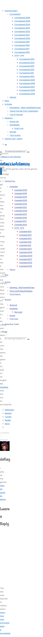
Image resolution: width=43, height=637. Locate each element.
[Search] (6, 144)
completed (4, 433)
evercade (4, 440)
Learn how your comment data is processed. (5, 623)
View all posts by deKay (3, 492)
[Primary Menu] (1, 171)
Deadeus (4, 387)
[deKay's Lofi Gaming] (10, 156)
